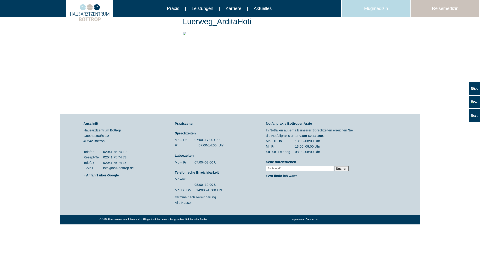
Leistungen (202, 8)
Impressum (298, 219)
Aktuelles (263, 8)
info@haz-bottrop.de (118, 168)
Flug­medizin (376, 8)
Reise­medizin (445, 8)
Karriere (233, 8)
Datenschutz (313, 219)
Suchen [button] (341, 168)
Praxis (173, 8)
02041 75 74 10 (115, 152)
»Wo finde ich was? (281, 176)
